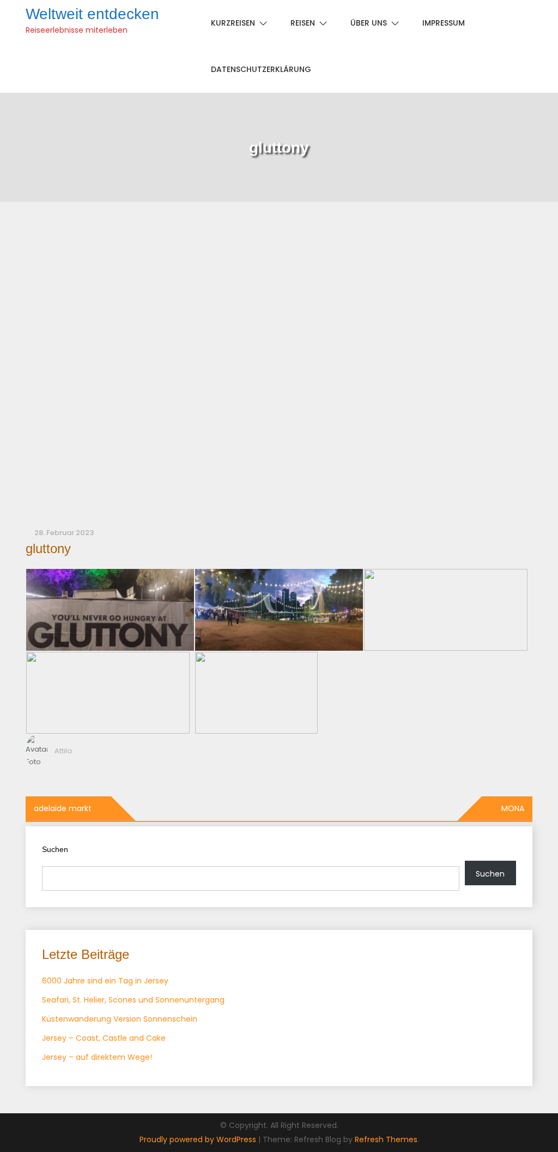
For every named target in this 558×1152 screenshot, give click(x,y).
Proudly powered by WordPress (199, 1139)
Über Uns (368, 22)
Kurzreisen (233, 22)
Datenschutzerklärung (261, 69)
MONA (512, 808)
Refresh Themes (386, 1139)
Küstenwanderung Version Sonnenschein (119, 1018)
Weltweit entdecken (92, 13)
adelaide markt (63, 808)
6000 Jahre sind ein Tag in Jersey (105, 980)
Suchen (55, 849)
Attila (63, 751)
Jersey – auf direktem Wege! (97, 1057)
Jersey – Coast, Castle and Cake (104, 1038)
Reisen (302, 22)
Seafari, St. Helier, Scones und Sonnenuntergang (133, 999)
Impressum (443, 22)
